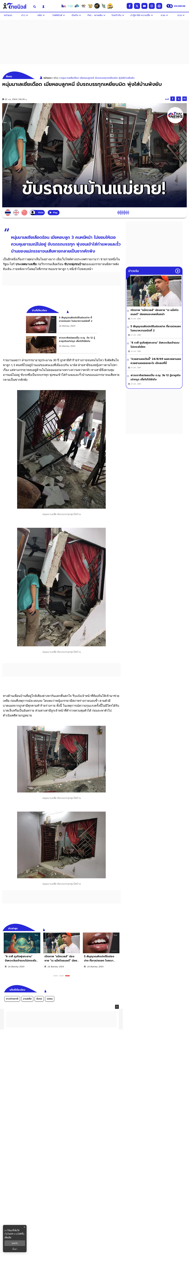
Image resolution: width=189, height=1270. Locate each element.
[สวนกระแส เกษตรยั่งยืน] (103, 6)
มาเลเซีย (27, 999)
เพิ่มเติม (7, 1237)
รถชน (50, 999)
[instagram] (152, 6)
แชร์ (167, 99)
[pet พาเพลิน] (84, 6)
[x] (137, 6)
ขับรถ (39, 999)
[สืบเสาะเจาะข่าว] (64, 6)
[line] (159, 6)
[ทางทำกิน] (90, 6)
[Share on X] (178, 98)
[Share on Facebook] (172, 98)
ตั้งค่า (14, 1249)
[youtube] (144, 6)
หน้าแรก (48, 78)
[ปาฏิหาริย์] (97, 6)
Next (119, 928)
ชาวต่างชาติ (12, 999)
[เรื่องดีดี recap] (70, 6)
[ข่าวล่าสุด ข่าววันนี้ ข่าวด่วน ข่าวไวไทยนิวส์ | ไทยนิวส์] (16, 6)
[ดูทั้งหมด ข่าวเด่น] (177, 271)
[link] (61, 324)
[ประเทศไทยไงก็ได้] (110, 6)
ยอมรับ (15, 1243)
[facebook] (130, 6)
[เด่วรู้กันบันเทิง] (77, 6)
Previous (114, 928)
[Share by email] (184, 98)
